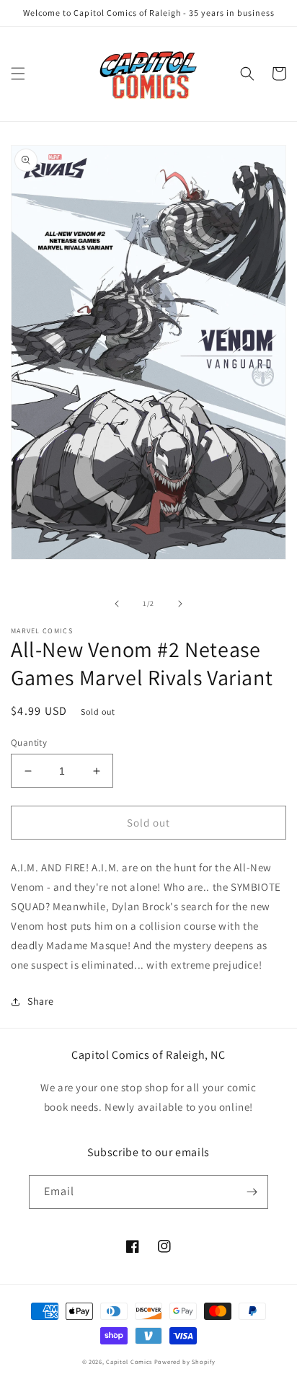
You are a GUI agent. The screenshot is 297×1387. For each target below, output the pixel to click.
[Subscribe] (251, 1192)
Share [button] (40, 1001)
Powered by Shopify (185, 1361)
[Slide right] (180, 604)
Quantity (29, 742)
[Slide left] (117, 604)
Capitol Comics (129, 1361)
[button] (18, 73)
